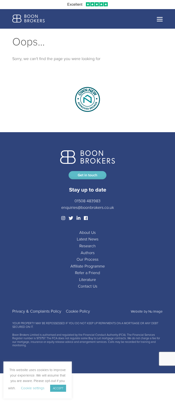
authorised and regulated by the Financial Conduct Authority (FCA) (84, 335)
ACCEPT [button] (58, 388)
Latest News (87, 239)
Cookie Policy (78, 311)
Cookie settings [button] (32, 388)
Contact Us (87, 286)
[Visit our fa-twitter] (71, 218)
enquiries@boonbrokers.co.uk (87, 207)
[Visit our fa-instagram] (63, 218)
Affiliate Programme (87, 266)
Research (87, 246)
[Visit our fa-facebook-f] (86, 218)
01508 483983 (87, 201)
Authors (88, 253)
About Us (87, 232)
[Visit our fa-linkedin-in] (78, 218)
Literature (87, 280)
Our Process (87, 259)
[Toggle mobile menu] (160, 19)
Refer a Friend (87, 273)
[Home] (28, 18)
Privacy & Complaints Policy (36, 311)
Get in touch (87, 175)
